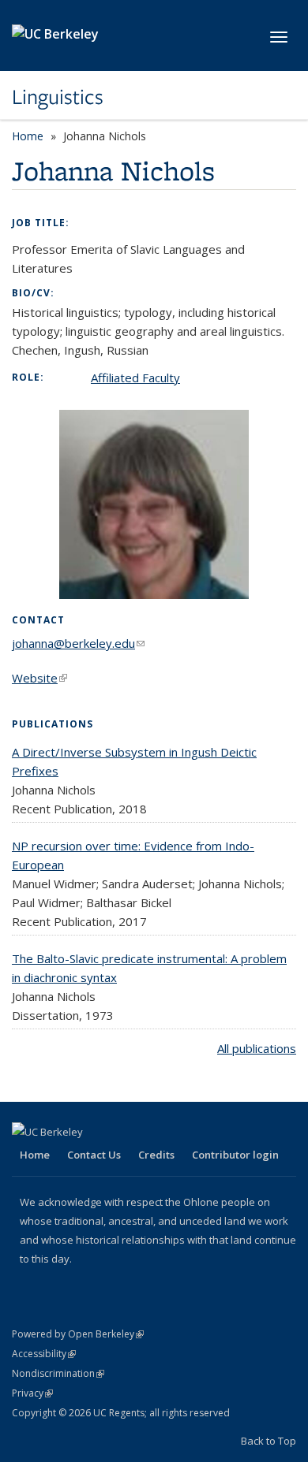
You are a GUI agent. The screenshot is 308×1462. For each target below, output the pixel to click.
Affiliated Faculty (135, 377)
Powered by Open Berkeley (78, 1334)
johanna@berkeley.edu (78, 643)
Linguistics (57, 97)
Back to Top (268, 1441)
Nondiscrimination (58, 1373)
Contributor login (235, 1155)
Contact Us (94, 1155)
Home (27, 135)
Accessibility (44, 1353)
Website (39, 678)
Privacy (32, 1393)
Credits (156, 1155)
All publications (256, 1048)
